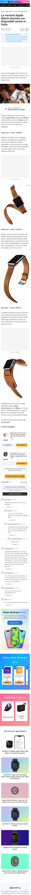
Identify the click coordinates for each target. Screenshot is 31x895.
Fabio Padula (7, 28)
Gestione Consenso (23, 893)
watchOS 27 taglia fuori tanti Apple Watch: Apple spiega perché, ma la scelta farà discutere (15, 776)
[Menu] (2, 1)
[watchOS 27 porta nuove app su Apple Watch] (15, 814)
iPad (9, 5)
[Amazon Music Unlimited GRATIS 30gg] (7, 670)
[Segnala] (12, 507)
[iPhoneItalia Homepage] (14, 1)
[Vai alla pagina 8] (18, 723)
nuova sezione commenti (16, 41)
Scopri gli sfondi (14, 623)
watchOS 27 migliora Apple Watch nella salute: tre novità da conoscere (15, 752)
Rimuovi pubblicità (15, 67)
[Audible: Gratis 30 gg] (19, 670)
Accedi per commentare (15, 494)
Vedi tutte (15, 662)
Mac (14, 5)
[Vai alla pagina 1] (8, 723)
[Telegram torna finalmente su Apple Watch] (15, 837)
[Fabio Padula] (2, 29)
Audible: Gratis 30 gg (19, 676)
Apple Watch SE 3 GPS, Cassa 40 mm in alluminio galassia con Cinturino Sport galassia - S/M (18, 435)
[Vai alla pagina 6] (15, 723)
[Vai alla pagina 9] (19, 723)
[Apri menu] (22, 2)
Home (2, 11)
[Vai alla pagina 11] (22, 723)
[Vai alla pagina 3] (11, 723)
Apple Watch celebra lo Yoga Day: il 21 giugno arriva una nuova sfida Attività (15, 801)
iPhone (3, 5)
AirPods (21, 5)
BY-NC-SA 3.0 (15, 893)
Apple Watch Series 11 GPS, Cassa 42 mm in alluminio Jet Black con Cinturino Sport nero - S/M (18, 456)
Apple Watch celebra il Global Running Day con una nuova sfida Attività (15, 872)
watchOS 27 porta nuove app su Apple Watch (15, 825)
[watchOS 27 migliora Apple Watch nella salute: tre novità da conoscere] (15, 741)
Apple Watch (9, 11)
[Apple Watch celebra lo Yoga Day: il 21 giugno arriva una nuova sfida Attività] (15, 790)
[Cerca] (4, 1)
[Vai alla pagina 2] (10, 723)
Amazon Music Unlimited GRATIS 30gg (7, 677)
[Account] (27, 1)
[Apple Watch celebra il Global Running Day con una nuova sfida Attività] (15, 861)
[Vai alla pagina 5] (14, 723)
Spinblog (10, 891)
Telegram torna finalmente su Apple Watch (15, 848)
